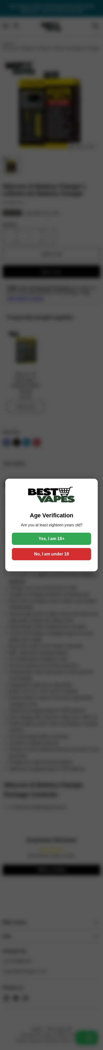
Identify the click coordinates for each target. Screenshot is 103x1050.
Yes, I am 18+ (51, 538)
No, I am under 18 (51, 554)
